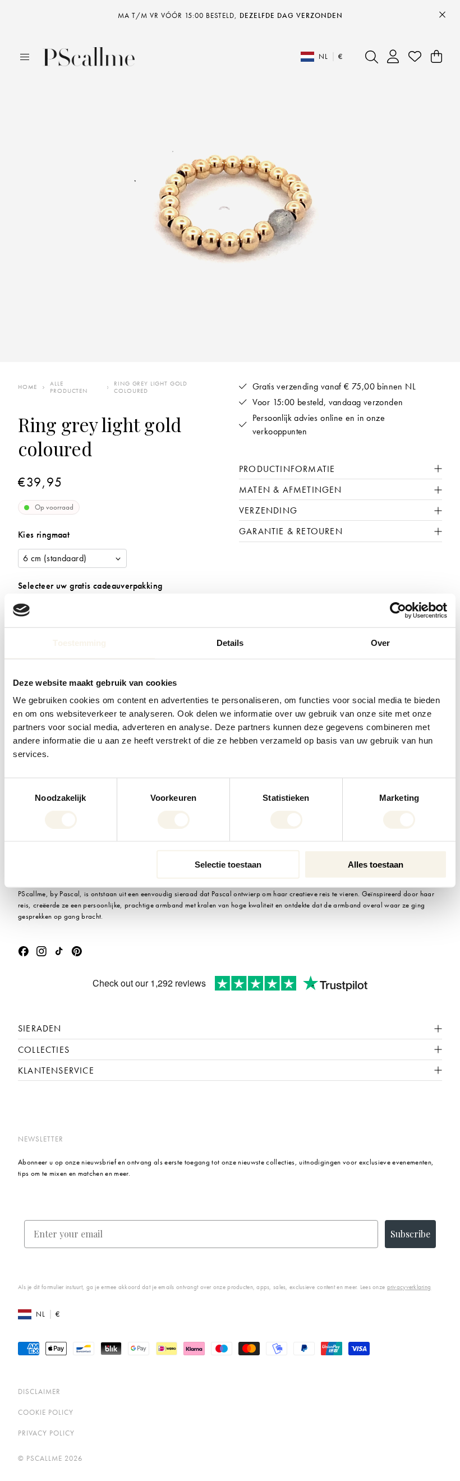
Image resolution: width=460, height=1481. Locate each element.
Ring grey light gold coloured (150, 387)
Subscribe (410, 1234)
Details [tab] (230, 642)
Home (27, 387)
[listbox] (72, 558)
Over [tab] (380, 642)
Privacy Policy (46, 1433)
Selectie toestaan (228, 864)
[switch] (174, 819)
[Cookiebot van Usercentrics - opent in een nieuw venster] (398, 610)
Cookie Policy (45, 1412)
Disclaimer (39, 1391)
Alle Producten (69, 387)
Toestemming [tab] (79, 642)
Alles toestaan (375, 864)
